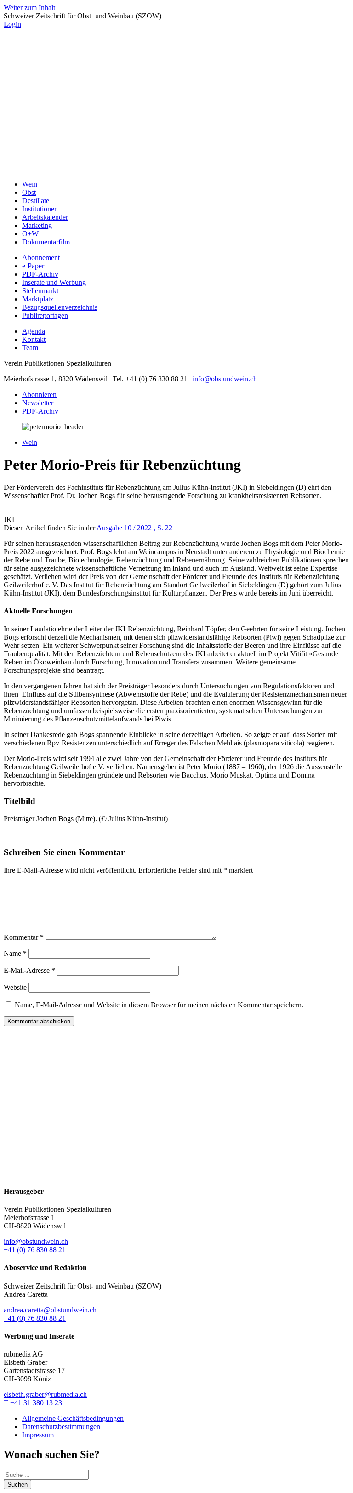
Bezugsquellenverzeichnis (59, 307)
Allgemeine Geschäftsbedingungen (73, 1418)
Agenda (33, 331)
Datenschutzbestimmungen (61, 1427)
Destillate (35, 200)
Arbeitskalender (45, 217)
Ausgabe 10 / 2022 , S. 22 (134, 528)
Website (15, 987)
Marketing (37, 225)
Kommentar (24, 937)
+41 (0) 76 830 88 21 (35, 1250)
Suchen (17, 1484)
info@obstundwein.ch (225, 379)
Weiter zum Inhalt (29, 7)
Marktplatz (37, 299)
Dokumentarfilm (46, 242)
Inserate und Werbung (54, 282)
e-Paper (33, 266)
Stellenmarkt (40, 291)
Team (30, 348)
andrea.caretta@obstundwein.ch (50, 1310)
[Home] (176, 168)
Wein (29, 184)
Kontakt (34, 339)
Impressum (38, 1435)
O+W (30, 234)
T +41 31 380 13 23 (33, 1403)
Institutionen (40, 209)
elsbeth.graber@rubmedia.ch (45, 1394)
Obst (29, 192)
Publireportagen (45, 315)
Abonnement (41, 257)
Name (15, 953)
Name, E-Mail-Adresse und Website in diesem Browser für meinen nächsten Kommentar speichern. (159, 1005)
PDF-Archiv (40, 274)
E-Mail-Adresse (29, 970)
